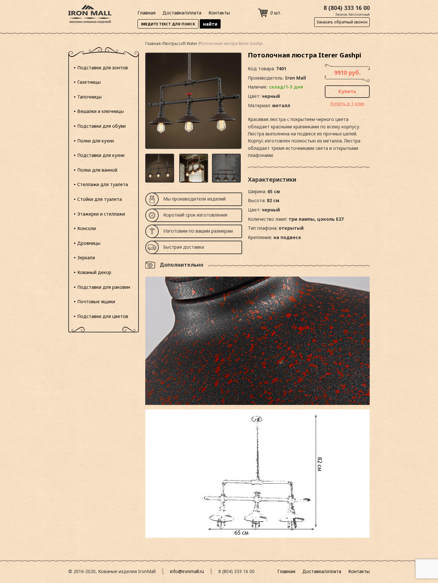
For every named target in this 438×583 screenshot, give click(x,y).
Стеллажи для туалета (102, 184)
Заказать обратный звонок (341, 22)
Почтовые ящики (96, 301)
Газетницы (89, 82)
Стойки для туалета (99, 199)
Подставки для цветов (102, 316)
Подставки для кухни (100, 155)
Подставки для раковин (103, 287)
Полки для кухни (95, 141)
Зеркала (86, 257)
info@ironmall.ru (187, 571)
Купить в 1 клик (347, 103)
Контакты (219, 13)
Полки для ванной (97, 170)
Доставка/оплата (182, 13)
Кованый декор (94, 272)
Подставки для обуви (101, 126)
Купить (347, 91)
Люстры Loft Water (180, 43)
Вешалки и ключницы (100, 111)
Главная (147, 13)
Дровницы (88, 243)
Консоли (86, 228)
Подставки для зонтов (102, 67)
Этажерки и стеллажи (101, 214)
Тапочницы (89, 97)
